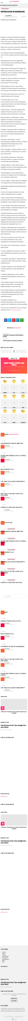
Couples (4, 952)
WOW (3, 960)
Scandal (4, 955)
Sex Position (5, 957)
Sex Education (5, 956)
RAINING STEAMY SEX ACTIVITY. (11, 621)
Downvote (21, 351)
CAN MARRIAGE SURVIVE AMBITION (8, 5)
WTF (3, 962)
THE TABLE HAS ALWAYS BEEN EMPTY (13, 481)
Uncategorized (13, 434)
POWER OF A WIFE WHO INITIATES (11, 507)
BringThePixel (5, 794)
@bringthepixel (4, 796)
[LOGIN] (26, 1)
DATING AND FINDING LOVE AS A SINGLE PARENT (13, 456)
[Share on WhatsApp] (22, 320)
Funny (3, 953)
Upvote (6, 351)
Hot (2, 460)
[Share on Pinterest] (14, 320)
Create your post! (16, 310)
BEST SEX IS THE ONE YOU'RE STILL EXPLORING (12, 494)
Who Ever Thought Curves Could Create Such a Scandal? (14, 712)
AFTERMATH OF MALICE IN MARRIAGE (12, 646)
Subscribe (14, 1000)
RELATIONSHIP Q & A (7, 469)
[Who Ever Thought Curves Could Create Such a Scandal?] (14, 704)
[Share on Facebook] (6, 320)
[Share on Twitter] (10, 320)
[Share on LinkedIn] (18, 320)
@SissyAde (14, 998)
